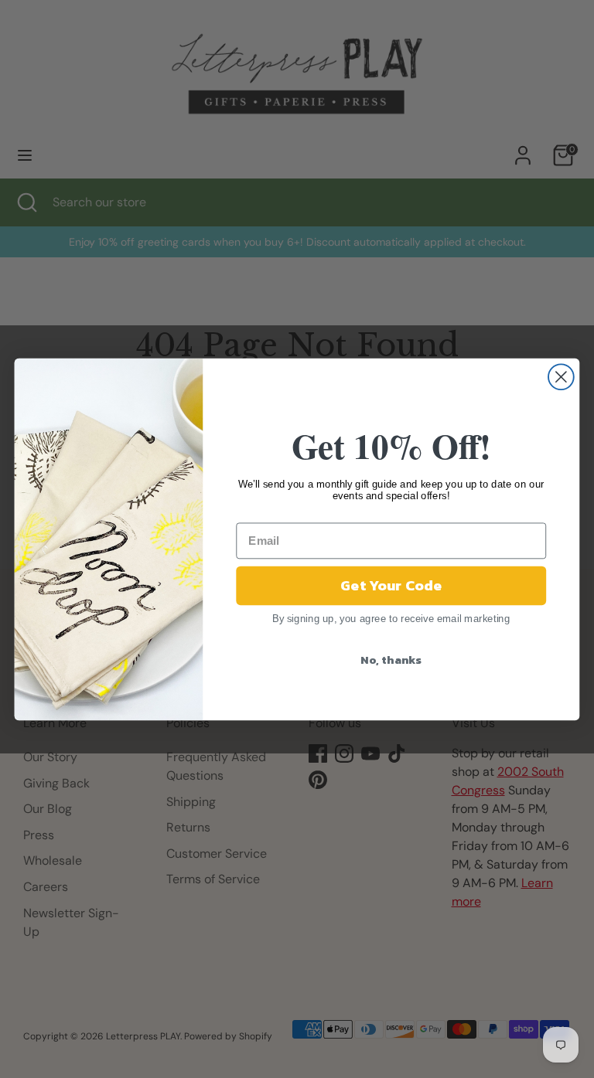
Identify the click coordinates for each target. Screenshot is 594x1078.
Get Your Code (391, 585)
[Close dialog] (561, 376)
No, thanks (391, 659)
